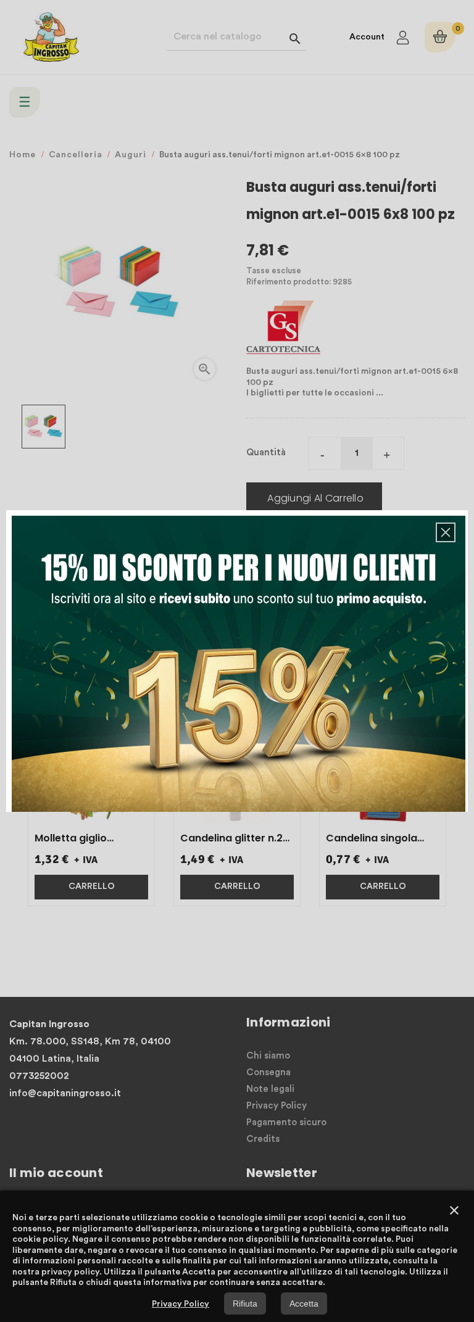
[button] (445, 532)
